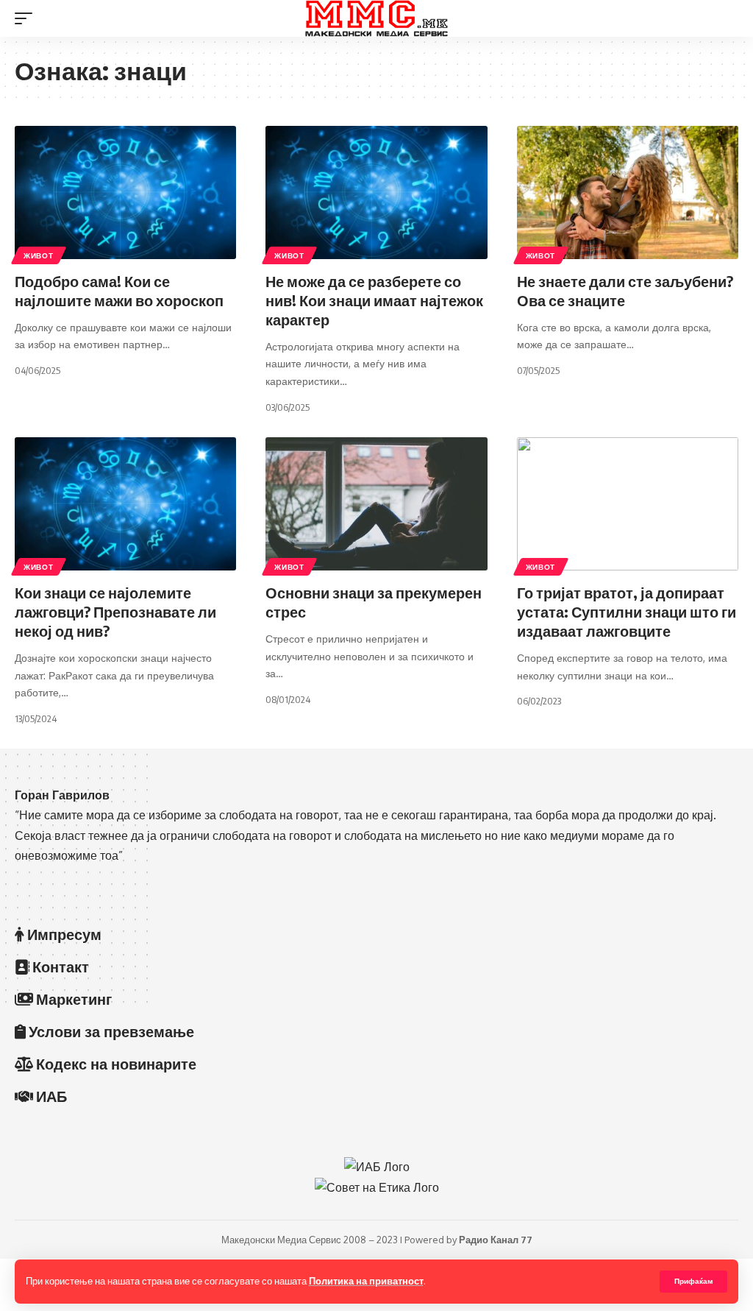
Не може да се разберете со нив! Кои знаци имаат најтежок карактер (374, 300)
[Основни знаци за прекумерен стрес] (376, 503)
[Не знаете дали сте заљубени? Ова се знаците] (627, 192)
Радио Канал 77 (495, 1239)
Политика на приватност (366, 1281)
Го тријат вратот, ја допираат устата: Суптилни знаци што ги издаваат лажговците (626, 611)
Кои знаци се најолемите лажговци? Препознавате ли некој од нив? (115, 611)
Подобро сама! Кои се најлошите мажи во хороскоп (119, 290)
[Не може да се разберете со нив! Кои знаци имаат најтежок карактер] (376, 192)
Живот (39, 255)
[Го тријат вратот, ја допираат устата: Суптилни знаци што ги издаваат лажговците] (627, 503)
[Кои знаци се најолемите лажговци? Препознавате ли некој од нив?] (125, 503)
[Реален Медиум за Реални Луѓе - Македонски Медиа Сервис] (376, 18)
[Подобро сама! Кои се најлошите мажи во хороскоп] (125, 192)
